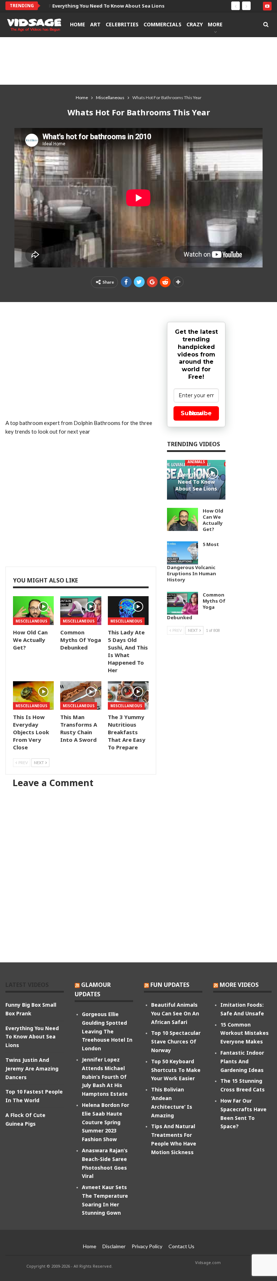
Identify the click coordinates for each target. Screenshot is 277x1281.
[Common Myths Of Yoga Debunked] (80, 610)
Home (77, 24)
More (215, 24)
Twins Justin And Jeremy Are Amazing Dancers (31, 1068)
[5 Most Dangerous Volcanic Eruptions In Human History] (182, 552)
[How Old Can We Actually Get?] (33, 610)
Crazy (194, 24)
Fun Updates (169, 985)
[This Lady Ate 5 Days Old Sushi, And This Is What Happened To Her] (128, 610)
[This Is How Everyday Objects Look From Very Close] (33, 695)
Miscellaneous (31, 621)
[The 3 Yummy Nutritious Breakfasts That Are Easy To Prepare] (128, 695)
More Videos (239, 985)
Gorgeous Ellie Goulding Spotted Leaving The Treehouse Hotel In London (107, 1031)
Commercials (162, 24)
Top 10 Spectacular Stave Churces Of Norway (176, 1041)
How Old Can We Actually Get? (213, 519)
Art (95, 24)
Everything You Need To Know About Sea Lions (101, 6)
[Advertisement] (138, 60)
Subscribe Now (196, 413)
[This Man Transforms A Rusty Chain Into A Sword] (80, 695)
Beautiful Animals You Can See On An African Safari (175, 1013)
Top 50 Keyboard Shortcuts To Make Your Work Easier (176, 1070)
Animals (196, 461)
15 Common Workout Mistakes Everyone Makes (244, 1033)
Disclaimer (114, 1246)
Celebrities (122, 24)
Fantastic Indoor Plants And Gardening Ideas (242, 1061)
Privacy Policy (147, 1246)
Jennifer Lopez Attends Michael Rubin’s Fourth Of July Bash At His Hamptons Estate (105, 1076)
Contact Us (181, 1246)
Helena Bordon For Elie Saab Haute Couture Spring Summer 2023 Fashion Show (105, 1122)
